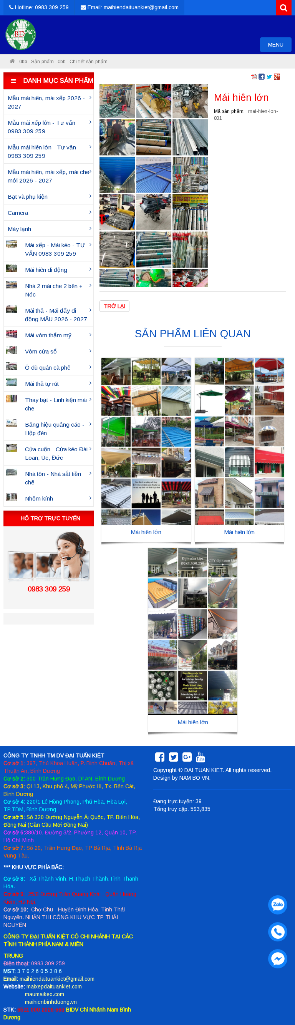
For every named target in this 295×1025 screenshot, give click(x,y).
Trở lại (114, 306)
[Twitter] (173, 759)
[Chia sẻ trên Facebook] (262, 76)
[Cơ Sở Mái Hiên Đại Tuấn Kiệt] (12, 61)
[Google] (187, 759)
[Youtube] (200, 759)
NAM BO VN (194, 778)
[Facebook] (159, 759)
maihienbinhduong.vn (51, 1002)
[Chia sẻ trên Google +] (277, 76)
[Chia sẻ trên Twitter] (269, 76)
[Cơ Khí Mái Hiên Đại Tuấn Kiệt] (20, 34)
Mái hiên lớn (146, 532)
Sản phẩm (42, 61)
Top (276, 997)
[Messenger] (275, 956)
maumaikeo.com (44, 994)
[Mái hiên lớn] (153, 185)
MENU (280, 46)
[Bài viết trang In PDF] (254, 76)
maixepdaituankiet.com (54, 986)
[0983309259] (275, 903)
